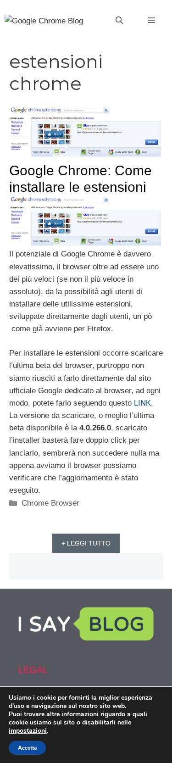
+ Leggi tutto (86, 543)
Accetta (27, 748)
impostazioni (28, 731)
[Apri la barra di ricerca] (119, 20)
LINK (142, 403)
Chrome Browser (50, 503)
